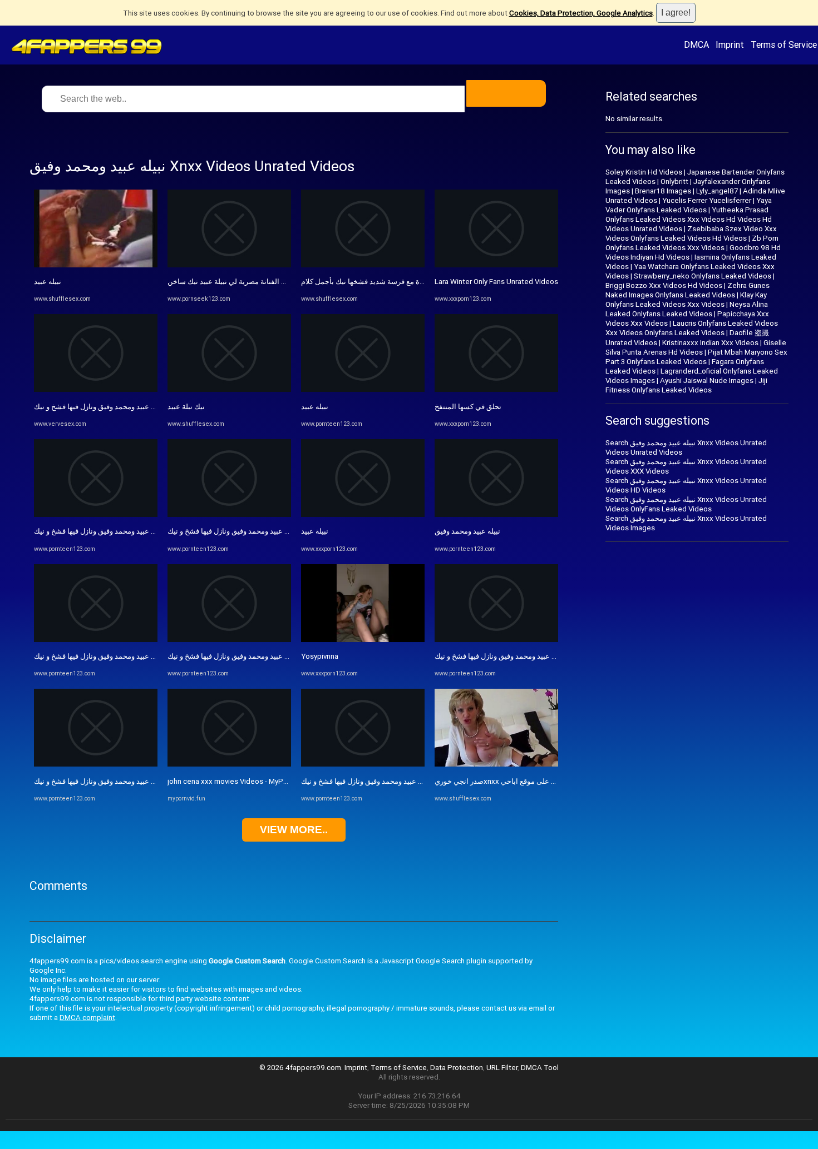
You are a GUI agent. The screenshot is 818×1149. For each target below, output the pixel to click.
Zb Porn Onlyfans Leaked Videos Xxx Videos (691, 242)
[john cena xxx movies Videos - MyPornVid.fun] (229, 764)
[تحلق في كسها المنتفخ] (496, 389)
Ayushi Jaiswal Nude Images (706, 380)
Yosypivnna (319, 656)
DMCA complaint (87, 1017)
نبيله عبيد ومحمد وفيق (467, 531)
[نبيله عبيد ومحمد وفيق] (496, 514)
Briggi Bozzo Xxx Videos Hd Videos (663, 285)
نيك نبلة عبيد (186, 406)
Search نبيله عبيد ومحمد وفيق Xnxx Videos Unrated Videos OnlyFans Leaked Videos (686, 504)
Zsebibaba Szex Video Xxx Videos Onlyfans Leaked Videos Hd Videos (691, 233)
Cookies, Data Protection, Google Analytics (581, 13)
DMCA (696, 44)
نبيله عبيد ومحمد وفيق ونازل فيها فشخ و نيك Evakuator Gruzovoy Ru (137, 406)
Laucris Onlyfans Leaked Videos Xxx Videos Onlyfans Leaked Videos (691, 328)
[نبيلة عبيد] (363, 514)
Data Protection (456, 1067)
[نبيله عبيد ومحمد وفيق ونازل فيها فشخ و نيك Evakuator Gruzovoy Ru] (95, 389)
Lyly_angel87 (717, 191)
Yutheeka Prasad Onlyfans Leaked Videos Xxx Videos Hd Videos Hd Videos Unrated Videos (688, 219)
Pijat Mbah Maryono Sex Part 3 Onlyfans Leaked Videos (696, 356)
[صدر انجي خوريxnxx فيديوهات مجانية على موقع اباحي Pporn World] (496, 764)
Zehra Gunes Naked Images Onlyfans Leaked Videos (687, 290)
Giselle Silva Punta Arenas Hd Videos (695, 347)
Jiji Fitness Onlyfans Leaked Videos (686, 385)
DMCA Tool (540, 1067)
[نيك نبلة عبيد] (229, 389)
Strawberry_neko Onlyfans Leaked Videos (702, 276)
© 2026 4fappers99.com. (301, 1067)
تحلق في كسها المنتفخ (468, 406)
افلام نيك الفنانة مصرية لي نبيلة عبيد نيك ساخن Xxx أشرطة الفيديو (267, 281)
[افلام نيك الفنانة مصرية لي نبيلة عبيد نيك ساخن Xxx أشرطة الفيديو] (229, 265)
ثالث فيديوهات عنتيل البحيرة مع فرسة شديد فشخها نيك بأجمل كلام (401, 281)
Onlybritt (674, 181)
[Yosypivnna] (363, 639)
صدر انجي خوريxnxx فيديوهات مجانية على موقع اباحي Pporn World (539, 781)
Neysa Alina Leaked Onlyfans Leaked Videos (686, 309)
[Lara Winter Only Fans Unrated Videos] (496, 265)
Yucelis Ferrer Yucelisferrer (706, 200)
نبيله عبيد (47, 281)
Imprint (730, 44)
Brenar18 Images (663, 191)
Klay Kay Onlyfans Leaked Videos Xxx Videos (686, 299)
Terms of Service (784, 44)
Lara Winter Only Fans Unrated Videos (496, 281)
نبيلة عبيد (314, 531)
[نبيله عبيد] (95, 265)
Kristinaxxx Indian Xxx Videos (710, 342)
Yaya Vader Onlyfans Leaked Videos (688, 205)
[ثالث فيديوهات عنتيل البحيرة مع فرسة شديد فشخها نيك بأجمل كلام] (363, 265)
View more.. (294, 829)
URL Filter (502, 1067)
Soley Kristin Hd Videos (643, 172)
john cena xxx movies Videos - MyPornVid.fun (242, 781)
